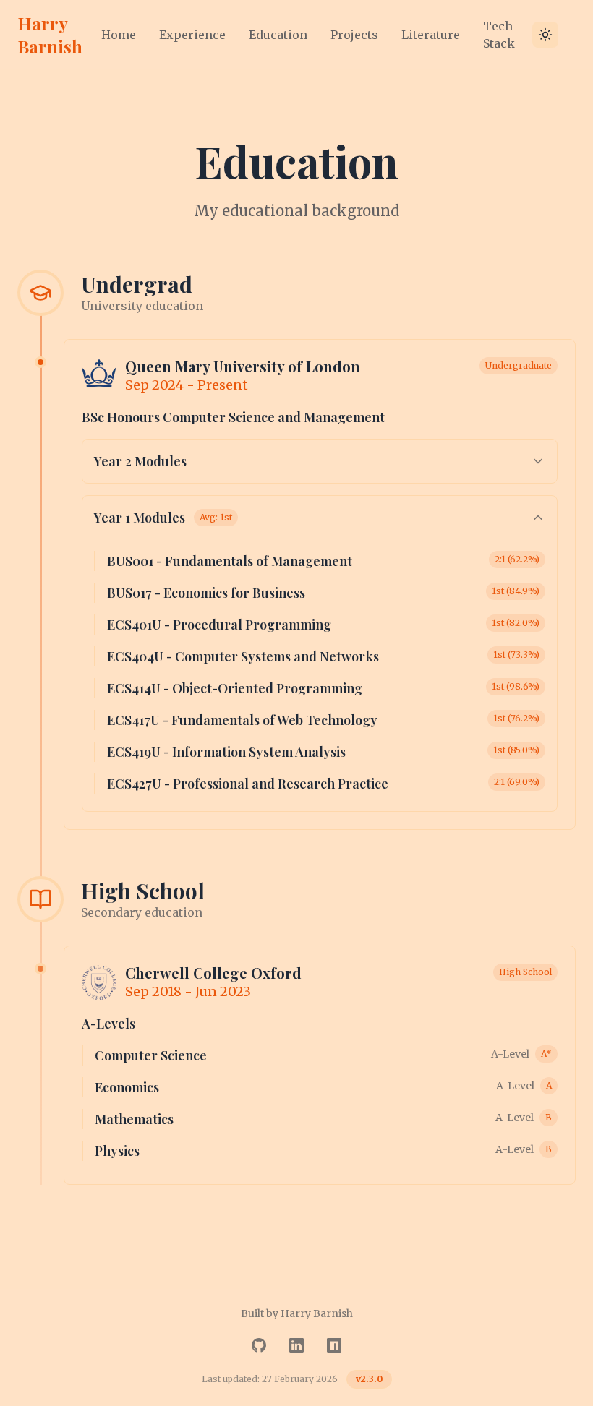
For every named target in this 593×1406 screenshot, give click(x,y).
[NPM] (334, 1345)
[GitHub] (259, 1345)
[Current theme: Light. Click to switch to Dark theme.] (545, 35)
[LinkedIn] (296, 1345)
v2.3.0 (369, 1378)
